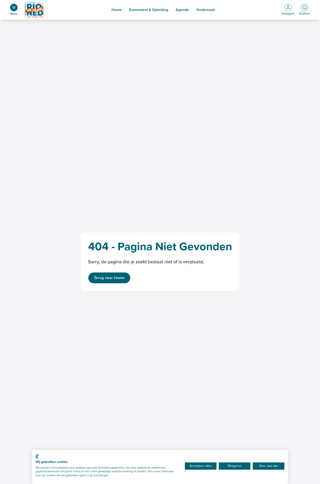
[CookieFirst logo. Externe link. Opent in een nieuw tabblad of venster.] (37, 456)
